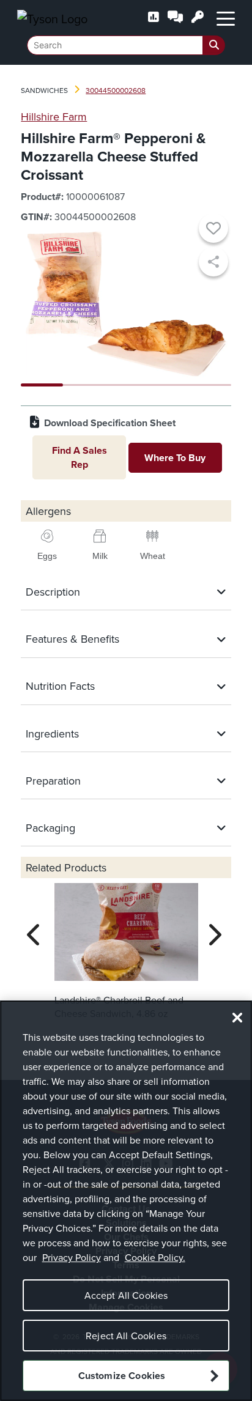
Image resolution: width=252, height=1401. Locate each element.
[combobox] (126, 45)
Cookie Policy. (155, 1257)
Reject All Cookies (126, 1335)
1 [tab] (42, 384)
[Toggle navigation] (225, 17)
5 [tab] (210, 385)
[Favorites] (213, 230)
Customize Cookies (122, 1376)
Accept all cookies (126, 1295)
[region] (126, 1200)
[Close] (237, 1017)
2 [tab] (84, 385)
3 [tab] (126, 385)
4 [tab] (168, 385)
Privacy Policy (71, 1257)
